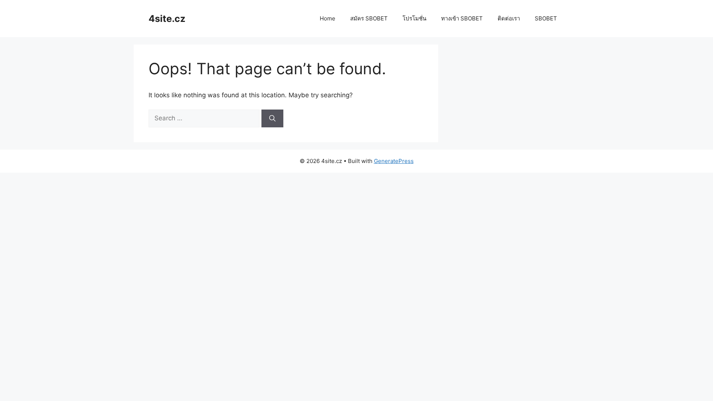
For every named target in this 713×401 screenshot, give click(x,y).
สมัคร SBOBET (369, 18)
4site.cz (167, 18)
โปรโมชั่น (414, 18)
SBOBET (546, 18)
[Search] (272, 118)
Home (327, 18)
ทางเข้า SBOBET (462, 18)
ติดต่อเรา (509, 18)
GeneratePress (394, 160)
